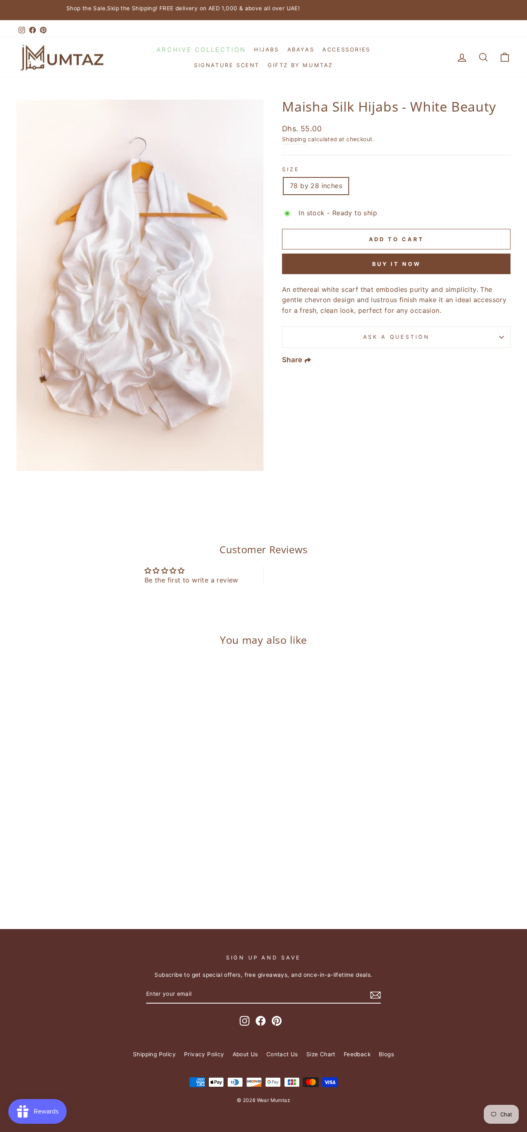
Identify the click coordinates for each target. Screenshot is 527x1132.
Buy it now (396, 264)
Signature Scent (226, 65)
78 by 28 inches (316, 186)
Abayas (301, 49)
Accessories (346, 49)
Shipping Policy (154, 1054)
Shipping (294, 139)
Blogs (386, 1054)
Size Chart (321, 1054)
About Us (245, 1054)
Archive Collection (201, 50)
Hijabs (266, 49)
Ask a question (396, 337)
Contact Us (282, 1054)
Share (292, 360)
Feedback (357, 1054)
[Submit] (375, 994)
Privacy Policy (204, 1054)
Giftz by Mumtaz (300, 65)
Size (290, 169)
